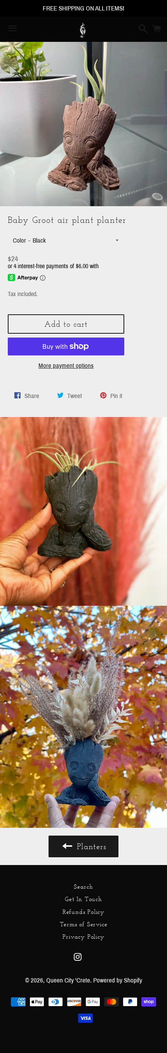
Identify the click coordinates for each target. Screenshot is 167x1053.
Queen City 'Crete (68, 980)
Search (83, 886)
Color (19, 240)
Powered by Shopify (117, 980)
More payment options (66, 365)
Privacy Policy (83, 936)
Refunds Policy (83, 911)
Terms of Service (84, 924)
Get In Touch (83, 899)
